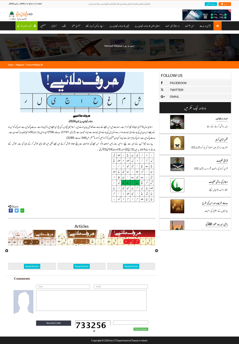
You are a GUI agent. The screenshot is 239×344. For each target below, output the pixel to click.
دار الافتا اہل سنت (173, 25)
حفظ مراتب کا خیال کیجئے (218, 189)
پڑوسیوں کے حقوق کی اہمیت (216, 210)
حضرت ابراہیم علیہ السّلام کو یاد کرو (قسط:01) (209, 147)
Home (10, 65)
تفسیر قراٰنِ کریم (221, 139)
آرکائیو (53, 25)
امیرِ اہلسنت (189, 25)
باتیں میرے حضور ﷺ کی (217, 224)
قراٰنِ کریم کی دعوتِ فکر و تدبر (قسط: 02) (211, 168)
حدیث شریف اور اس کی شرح (215, 203)
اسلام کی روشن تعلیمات (218, 181)
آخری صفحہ (76, 25)
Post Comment (141, 329)
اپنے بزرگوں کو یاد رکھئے (95, 25)
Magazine (20, 65)
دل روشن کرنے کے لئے (217, 126)
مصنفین (43, 25)
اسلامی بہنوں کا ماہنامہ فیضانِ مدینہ (147, 25)
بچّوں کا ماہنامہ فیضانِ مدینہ (119, 25)
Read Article (32, 266)
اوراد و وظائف (222, 118)
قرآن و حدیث (205, 25)
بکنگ (64, 25)
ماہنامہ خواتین (211, 4)
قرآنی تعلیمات (222, 160)
